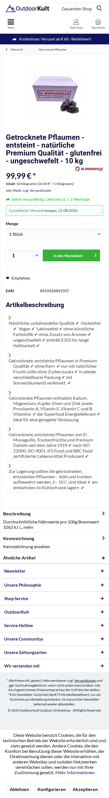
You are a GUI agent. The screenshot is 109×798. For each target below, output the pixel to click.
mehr (28, 527)
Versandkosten (85, 680)
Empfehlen (20, 278)
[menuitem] (11, 24)
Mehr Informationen (75, 772)
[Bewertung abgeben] (40, 168)
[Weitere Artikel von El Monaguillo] (89, 169)
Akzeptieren (85, 789)
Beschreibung (16, 513)
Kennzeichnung (18, 538)
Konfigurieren (51, 789)
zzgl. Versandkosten (36, 190)
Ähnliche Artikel (19, 557)
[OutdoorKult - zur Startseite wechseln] (27, 8)
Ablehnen (19, 789)
